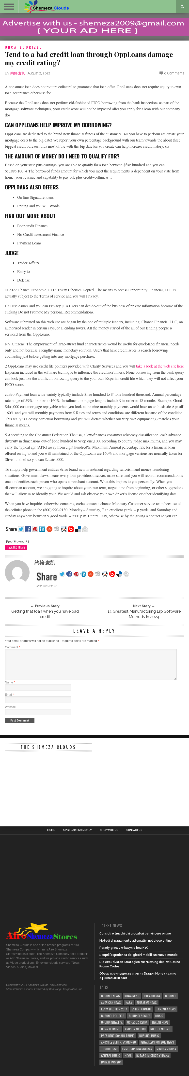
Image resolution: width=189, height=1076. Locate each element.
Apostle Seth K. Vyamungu (118, 1042)
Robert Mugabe (160, 1029)
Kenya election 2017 (114, 1009)
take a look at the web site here (160, 365)
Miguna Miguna (166, 1049)
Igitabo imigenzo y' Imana (152, 1055)
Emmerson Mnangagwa (137, 1049)
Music (159, 1016)
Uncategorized (24, 47)
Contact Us (134, 830)
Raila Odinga (152, 996)
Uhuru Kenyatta (112, 1022)
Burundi (170, 996)
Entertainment (142, 1009)
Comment (12, 647)
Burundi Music (149, 1036)
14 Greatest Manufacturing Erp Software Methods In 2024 (144, 614)
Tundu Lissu (109, 1049)
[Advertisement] (42, 784)
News (128, 1055)
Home (51, 830)
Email (10, 694)
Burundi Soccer (140, 1016)
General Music (110, 1055)
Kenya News (132, 996)
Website (10, 707)
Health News (160, 1022)
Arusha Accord (135, 1029)
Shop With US (109, 830)
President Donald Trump (118, 1036)
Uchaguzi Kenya (137, 1022)
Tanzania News (166, 1009)
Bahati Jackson (111, 1062)
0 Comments (174, 73)
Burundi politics (112, 1016)
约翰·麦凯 (17, 73)
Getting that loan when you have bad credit (45, 614)
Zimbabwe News (147, 1002)
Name (10, 682)
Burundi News (110, 996)
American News (111, 1002)
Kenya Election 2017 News (157, 1042)
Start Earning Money (77, 830)
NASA (129, 1002)
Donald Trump (110, 1029)
